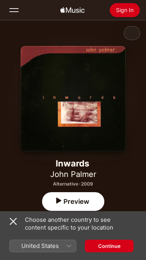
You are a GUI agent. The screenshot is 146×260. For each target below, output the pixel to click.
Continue (109, 246)
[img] (72, 10)
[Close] (13, 221)
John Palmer (73, 174)
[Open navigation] (14, 10)
